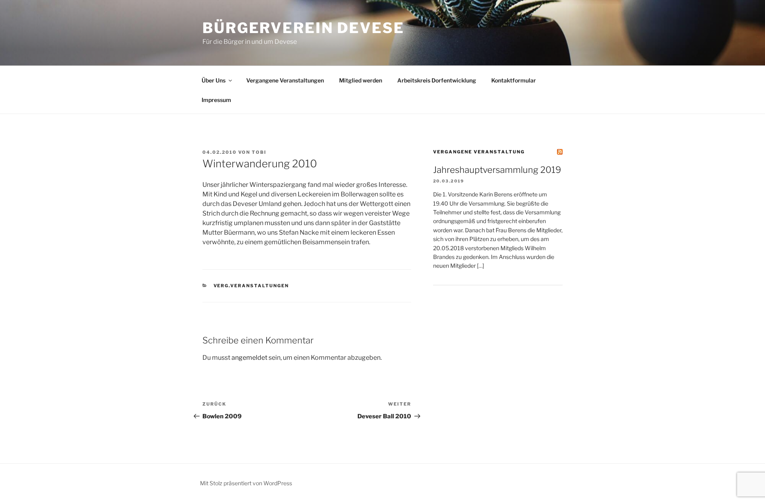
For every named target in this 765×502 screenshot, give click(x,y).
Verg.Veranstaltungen (251, 285)
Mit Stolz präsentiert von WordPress (246, 483)
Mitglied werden (360, 80)
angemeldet (249, 357)
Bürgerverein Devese (303, 28)
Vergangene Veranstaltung (479, 152)
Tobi (259, 152)
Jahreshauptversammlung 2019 (497, 170)
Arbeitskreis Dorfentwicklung (436, 80)
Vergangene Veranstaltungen (285, 80)
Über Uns (214, 80)
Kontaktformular (513, 80)
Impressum (216, 99)
